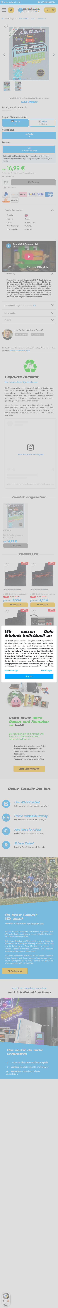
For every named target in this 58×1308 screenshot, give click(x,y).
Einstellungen (46, 670)
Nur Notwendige (11, 670)
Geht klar (29, 676)
